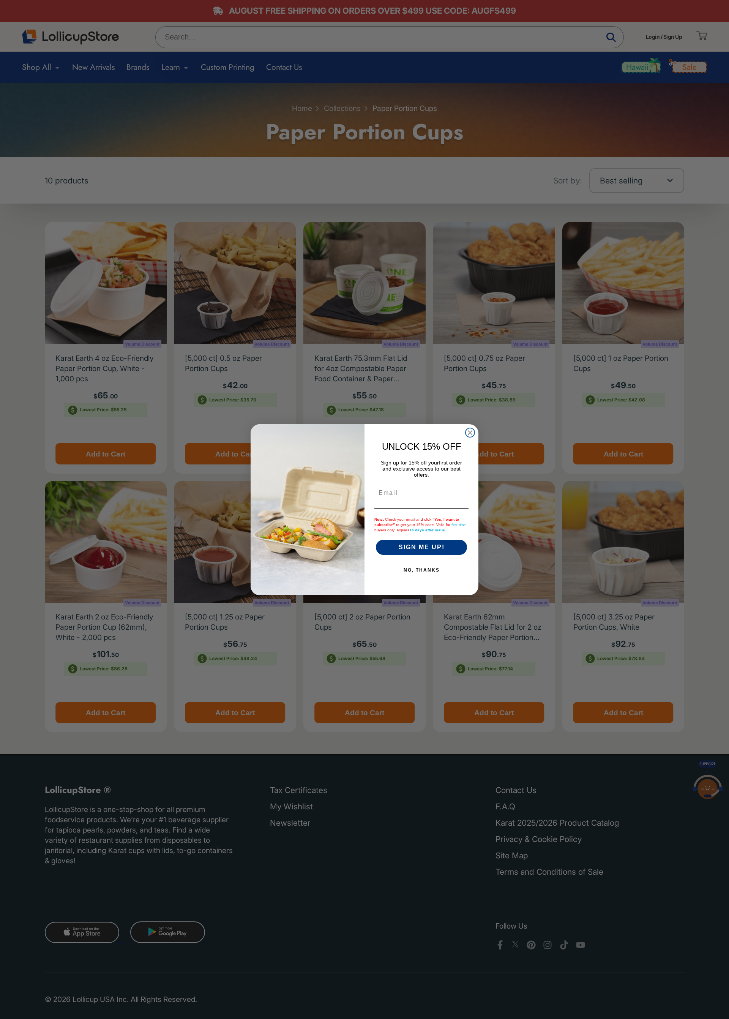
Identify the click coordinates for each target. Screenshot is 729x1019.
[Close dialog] (470, 432)
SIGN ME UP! (422, 547)
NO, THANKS (422, 570)
